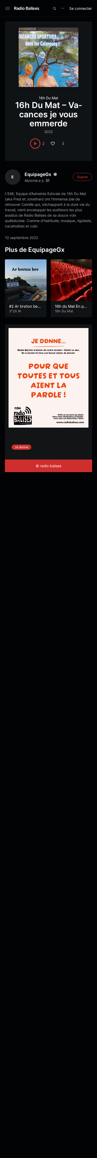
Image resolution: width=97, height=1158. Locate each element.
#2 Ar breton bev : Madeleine (25, 309)
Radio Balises (26, 8)
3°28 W (15, 311)
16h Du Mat (48, 98)
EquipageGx (38, 174)
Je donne (21, 447)
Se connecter (80, 8)
